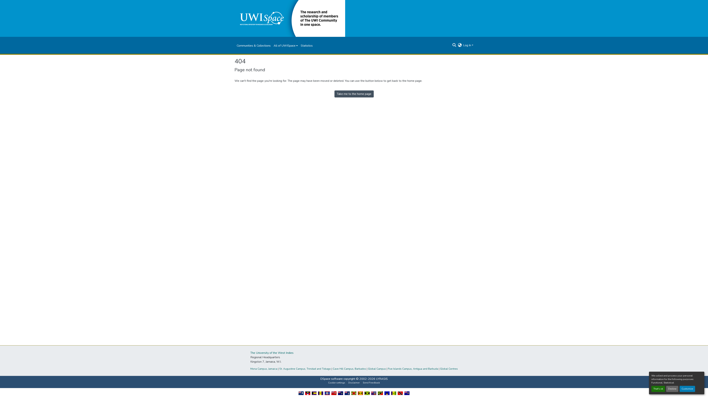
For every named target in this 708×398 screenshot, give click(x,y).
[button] (290, 18)
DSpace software (331, 379)
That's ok (658, 388)
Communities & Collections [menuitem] (254, 46)
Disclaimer (354, 382)
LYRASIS (382, 379)
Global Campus (377, 369)
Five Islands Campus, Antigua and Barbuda (413, 369)
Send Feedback (371, 382)
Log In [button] (467, 45)
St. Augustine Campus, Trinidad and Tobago (305, 369)
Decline (672, 388)
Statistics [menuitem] (307, 46)
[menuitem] (286, 45)
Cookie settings (336, 382)
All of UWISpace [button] (285, 46)
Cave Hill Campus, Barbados (349, 369)
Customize (687, 388)
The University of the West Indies (272, 353)
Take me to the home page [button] (354, 94)
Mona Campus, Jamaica (263, 369)
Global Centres (449, 369)
